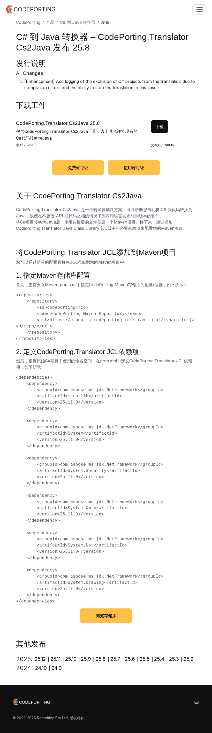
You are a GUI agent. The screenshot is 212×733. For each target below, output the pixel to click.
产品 (50, 22)
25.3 (174, 659)
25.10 (71, 659)
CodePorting (28, 22)
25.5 (145, 659)
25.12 (40, 659)
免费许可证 (78, 167)
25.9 (86, 659)
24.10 (41, 668)
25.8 (101, 659)
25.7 (115, 659)
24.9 (56, 668)
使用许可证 (134, 167)
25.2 (188, 659)
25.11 (55, 659)
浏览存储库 (106, 615)
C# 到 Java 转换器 (77, 22)
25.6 (130, 659)
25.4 (159, 659)
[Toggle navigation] (199, 9)
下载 (159, 126)
